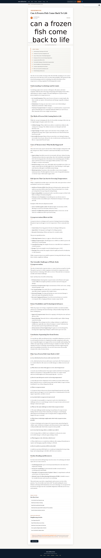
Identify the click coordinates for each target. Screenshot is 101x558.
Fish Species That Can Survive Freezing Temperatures (43, 57)
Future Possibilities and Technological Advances (42, 64)
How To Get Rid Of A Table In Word (37, 530)
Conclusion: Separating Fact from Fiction (41, 66)
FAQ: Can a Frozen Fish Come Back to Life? (41, 68)
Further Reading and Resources (39, 70)
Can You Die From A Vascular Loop (37, 500)
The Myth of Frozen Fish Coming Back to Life (41, 53)
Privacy (44, 1)
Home (29, 1)
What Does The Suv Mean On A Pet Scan (38, 525)
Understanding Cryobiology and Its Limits (41, 51)
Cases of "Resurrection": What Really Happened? (42, 55)
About (32, 1)
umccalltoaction (22, 1)
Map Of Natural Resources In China (37, 522)
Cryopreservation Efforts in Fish (39, 60)
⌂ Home (79, 1)
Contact (35, 1)
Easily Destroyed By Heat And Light (37, 505)
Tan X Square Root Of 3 (35, 520)
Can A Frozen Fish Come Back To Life (49, 535)
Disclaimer (40, 1)
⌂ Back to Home (34, 541)
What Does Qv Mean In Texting (37, 502)
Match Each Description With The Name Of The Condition (42, 507)
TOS (47, 1)
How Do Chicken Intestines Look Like (38, 510)
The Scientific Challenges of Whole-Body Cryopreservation (44, 62)
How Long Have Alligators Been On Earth (38, 527)
